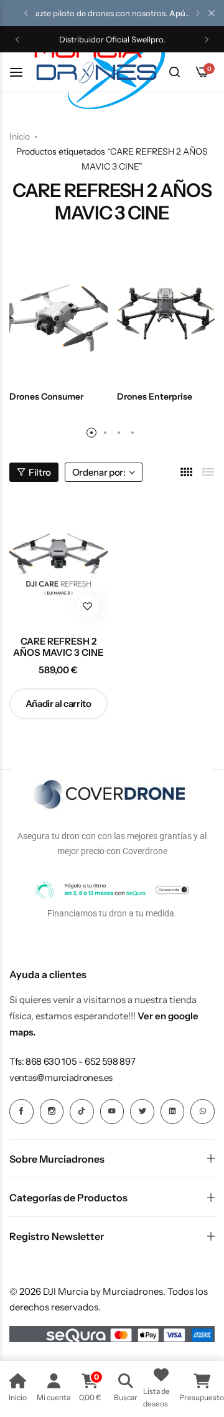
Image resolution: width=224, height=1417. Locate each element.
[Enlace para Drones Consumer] (58, 314)
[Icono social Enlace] (21, 1111)
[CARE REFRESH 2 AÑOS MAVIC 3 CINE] (58, 561)
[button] (26, 13)
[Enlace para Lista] (208, 472)
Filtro (40, 472)
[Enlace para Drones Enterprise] (166, 314)
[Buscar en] (174, 72)
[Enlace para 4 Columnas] (186, 472)
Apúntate (187, 13)
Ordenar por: (99, 472)
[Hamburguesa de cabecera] (22, 72)
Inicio (19, 136)
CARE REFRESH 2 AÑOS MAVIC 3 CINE (58, 647)
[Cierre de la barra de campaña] (211, 13)
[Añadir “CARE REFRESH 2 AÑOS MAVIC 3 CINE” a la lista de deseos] (87, 606)
